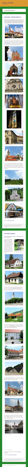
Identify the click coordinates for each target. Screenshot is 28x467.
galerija (9, 459)
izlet (9, 225)
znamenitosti (18, 460)
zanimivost (19, 226)
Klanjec (22, 459)
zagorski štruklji (16, 226)
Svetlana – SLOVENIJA (7, 3)
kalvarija (11, 225)
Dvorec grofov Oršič (10, 220)
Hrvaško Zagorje (6, 225)
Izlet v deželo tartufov (13, 454)
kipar (20, 459)
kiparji (12, 225)
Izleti (15, 224)
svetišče (13, 226)
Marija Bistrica (16, 225)
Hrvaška (13, 224)
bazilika (18, 224)
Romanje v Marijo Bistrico (12, 17)
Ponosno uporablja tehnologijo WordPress (9, 465)
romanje (10, 226)
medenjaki (8, 226)
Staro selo (12, 460)
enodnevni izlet (21, 224)
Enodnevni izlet (10, 224)
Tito (13, 460)
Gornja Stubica (12, 459)
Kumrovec (5, 460)
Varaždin (16, 460)
